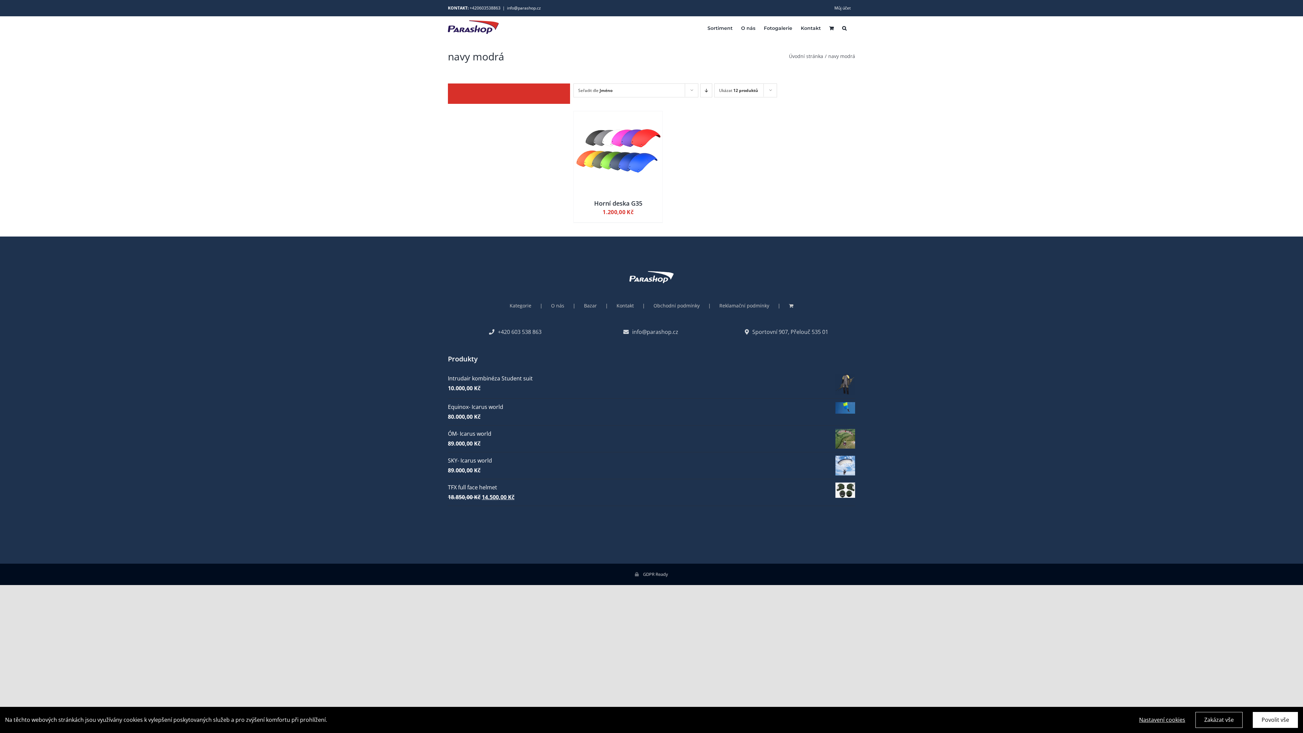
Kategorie (520, 305)
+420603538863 (485, 8)
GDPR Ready (655, 574)
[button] (844, 27)
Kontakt (625, 305)
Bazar (590, 305)
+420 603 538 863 (520, 332)
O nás (557, 305)
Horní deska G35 (618, 203)
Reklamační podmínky (744, 305)
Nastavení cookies (1162, 719)
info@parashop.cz (524, 8)
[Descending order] (706, 90)
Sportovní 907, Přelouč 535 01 (790, 332)
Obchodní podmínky (677, 305)
